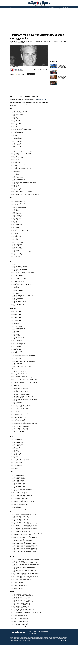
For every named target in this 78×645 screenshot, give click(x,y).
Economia (13, 7)
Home (11, 31)
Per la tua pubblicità (26, 640)
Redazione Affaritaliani (18, 69)
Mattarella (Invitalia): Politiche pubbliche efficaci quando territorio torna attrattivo (62, 66)
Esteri (27, 7)
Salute (34, 7)
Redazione (21, 640)
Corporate (18, 7)
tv (11, 77)
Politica (23, 7)
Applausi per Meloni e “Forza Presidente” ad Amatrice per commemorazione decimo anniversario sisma (62, 72)
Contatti (11, 640)
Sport (37, 7)
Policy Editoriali (15, 640)
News (30, 7)
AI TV (41, 7)
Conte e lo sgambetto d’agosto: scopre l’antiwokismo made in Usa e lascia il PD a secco (62, 83)
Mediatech (15, 31)
